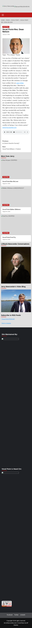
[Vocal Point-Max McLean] (16, 169)
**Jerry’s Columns (6, 323)
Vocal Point (6, 26)
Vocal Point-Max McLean (10, 181)
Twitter (16, 615)
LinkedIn (22, 615)
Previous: (10, 142)
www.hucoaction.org (9, 127)
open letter (20, 83)
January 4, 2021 (6, 34)
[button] (3, 15)
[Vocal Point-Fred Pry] (16, 225)
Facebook (10, 615)
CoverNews (20, 623)
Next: (11, 148)
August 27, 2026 (6, 183)
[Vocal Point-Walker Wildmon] (16, 197)
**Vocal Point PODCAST (8, 319)
